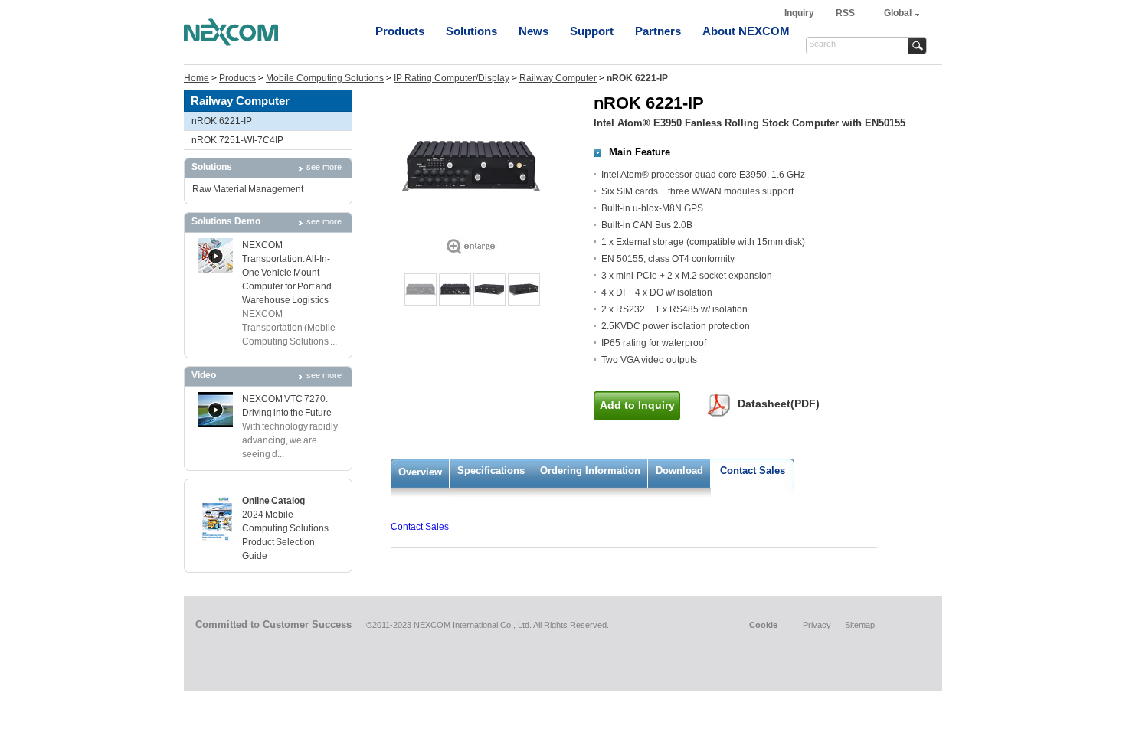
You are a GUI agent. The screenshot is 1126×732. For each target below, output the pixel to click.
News (533, 31)
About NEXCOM (746, 31)
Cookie (763, 624)
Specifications (491, 470)
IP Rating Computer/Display (451, 78)
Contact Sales (752, 470)
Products (399, 31)
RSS (845, 13)
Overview (420, 472)
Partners (658, 31)
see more (324, 167)
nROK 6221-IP (221, 121)
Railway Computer (558, 78)
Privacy (817, 624)
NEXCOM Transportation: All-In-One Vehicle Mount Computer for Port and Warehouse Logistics (287, 273)
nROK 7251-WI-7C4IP (237, 140)
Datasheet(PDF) (779, 403)
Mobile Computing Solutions (325, 78)
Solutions (471, 31)
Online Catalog (273, 500)
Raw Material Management (247, 189)
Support (592, 31)
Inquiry (800, 13)
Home (196, 78)
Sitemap (860, 624)
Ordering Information (590, 470)
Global (898, 13)
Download (679, 470)
